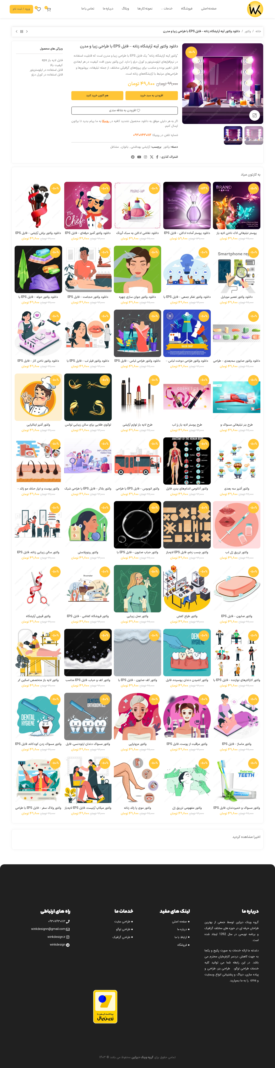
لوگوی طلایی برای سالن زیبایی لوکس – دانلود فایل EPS (88, 427)
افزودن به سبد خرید (151, 95)
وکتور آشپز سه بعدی (236, 489)
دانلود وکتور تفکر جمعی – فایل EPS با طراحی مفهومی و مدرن (187, 299)
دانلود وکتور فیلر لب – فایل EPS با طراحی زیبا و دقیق (88, 363)
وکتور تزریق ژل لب (236, 552)
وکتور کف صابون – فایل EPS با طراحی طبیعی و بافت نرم (137, 682)
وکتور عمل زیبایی (137, 616)
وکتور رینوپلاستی (88, 552)
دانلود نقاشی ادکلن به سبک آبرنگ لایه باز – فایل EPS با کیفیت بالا (137, 235)
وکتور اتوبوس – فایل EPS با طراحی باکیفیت (137, 491)
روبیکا (105, 121)
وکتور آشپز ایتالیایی (38, 425)
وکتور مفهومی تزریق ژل (187, 808)
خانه (258, 31)
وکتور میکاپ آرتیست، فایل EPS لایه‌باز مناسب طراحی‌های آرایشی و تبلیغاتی (88, 810)
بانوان (124, 147)
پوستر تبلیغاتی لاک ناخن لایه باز (237, 233)
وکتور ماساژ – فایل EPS (236, 744)
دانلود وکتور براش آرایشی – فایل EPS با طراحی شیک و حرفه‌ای (38, 235)
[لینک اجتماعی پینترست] (133, 157)
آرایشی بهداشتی (140, 147)
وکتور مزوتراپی (138, 744)
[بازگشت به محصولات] (21, 31)
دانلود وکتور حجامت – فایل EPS (88, 297)
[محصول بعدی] (16, 31)
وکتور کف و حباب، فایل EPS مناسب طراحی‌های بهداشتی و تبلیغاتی (88, 682)
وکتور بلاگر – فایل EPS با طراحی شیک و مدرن (87, 491)
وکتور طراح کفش (187, 616)
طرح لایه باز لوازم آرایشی (138, 425)
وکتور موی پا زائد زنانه (137, 808)
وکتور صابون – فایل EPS (236, 616)
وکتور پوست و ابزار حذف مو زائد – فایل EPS (38, 491)
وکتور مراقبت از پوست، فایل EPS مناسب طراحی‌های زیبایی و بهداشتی (187, 746)
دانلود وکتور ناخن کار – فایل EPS (38, 361)
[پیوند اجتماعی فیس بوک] (157, 157)
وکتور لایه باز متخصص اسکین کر (38, 680)
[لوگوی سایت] (255, 9)
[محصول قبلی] (26, 31)
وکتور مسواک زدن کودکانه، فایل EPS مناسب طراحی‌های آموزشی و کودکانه (38, 746)
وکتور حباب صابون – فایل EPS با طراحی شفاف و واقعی (137, 554)
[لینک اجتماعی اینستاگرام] (145, 157)
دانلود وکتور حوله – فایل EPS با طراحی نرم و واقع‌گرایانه (38, 299)
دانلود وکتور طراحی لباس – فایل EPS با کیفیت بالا (137, 363)
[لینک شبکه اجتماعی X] (151, 157)
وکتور (248, 31)
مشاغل (114, 147)
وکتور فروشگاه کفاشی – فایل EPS (88, 616)
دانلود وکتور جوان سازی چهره (137, 297)
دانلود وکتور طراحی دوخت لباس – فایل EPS (187, 363)
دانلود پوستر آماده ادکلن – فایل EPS (187, 233)
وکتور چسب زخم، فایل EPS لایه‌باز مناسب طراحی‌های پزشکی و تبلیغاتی (187, 554)
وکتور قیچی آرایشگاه (38, 616)
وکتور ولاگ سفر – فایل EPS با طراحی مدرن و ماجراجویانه (38, 810)
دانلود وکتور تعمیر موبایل (237, 297)
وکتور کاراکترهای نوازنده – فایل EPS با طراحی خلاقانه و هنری (236, 682)
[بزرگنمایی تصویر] (254, 115)
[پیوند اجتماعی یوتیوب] (139, 157)
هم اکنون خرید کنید (97, 95)
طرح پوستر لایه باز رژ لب (187, 425)
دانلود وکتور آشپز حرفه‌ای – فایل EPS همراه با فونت (88, 235)
